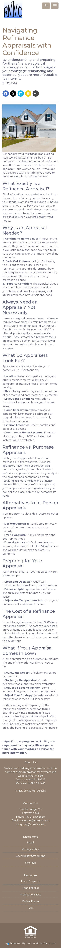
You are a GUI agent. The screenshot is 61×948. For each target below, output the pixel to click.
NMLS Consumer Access (30, 790)
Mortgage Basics (30, 894)
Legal (30, 842)
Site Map (30, 862)
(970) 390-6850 (35, 816)
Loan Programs (30, 881)
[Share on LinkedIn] (21, 93)
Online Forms (30, 901)
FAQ (30, 908)
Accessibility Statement (30, 855)
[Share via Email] (28, 93)
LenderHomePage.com (41, 943)
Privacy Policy (30, 849)
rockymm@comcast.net (35, 820)
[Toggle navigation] (54, 6)
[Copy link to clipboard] (36, 93)
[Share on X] (13, 93)
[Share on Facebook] (6, 93)
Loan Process (30, 887)
